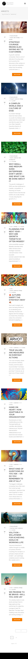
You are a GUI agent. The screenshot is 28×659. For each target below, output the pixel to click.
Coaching (12, 528)
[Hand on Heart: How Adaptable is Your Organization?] (14, 394)
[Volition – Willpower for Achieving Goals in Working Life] (14, 518)
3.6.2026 (10, 39)
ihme (11, 226)
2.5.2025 (13, 530)
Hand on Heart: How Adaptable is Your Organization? (17, 412)
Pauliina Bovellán (14, 35)
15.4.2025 (14, 589)
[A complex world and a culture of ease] (14, 88)
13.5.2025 (11, 466)
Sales (14, 37)
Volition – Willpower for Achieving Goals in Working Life (16, 537)
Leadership (16, 98)
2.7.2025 (23, 347)
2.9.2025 (22, 226)
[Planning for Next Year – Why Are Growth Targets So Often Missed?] (14, 218)
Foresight (12, 98)
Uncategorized (12, 159)
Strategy (18, 37)
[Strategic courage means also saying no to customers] (14, 27)
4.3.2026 (13, 100)
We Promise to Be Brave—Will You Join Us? (17, 594)
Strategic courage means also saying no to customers (16, 47)
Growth (11, 37)
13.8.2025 (14, 292)
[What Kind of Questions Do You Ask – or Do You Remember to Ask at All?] (14, 456)
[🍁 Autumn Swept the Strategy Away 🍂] (14, 280)
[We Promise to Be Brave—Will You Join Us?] (14, 579)
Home (10, 18)
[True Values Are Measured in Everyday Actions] (14, 339)
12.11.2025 (14, 161)
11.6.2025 (11, 404)
